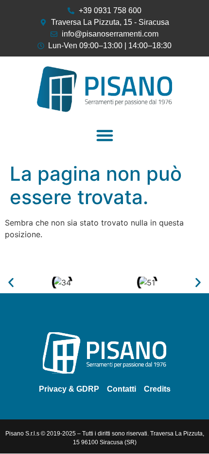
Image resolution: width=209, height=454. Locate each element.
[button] (104, 135)
